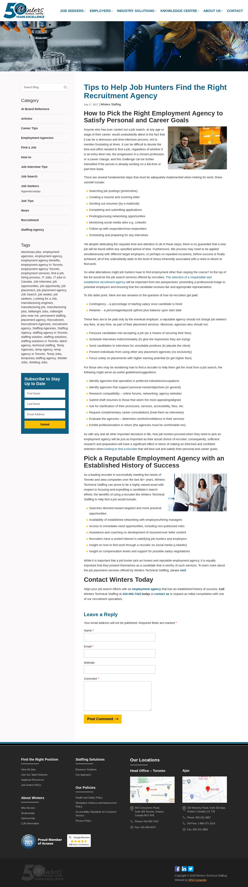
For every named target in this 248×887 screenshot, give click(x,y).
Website (89, 662)
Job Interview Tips (34, 167)
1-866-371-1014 (206, 823)
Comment (91, 678)
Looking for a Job (45, 298)
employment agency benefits (40, 260)
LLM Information (30, 823)
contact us (161, 594)
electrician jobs (31, 252)
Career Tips (29, 128)
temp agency (43, 349)
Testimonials (28, 813)
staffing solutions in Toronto (39, 341)
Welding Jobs (38, 362)
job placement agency (51, 290)
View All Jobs (28, 769)
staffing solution (31, 337)
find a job (57, 273)
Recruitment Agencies (36, 324)
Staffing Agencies (44, 328)
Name (89, 630)
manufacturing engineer (37, 303)
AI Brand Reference (35, 109)
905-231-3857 (203, 817)
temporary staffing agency (38, 358)
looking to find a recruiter (120, 449)
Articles (26, 118)
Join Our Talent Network (34, 774)
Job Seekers (72, 11)
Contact (235, 11)
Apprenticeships (30, 191)
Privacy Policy (83, 820)
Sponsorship (28, 818)
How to (26, 157)
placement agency (33, 320)
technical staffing (43, 345)
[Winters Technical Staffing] (43, 873)
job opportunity (50, 286)
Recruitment (30, 220)
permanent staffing (52, 315)
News (25, 210)
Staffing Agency (32, 229)
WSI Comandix (197, 880)
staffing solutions (55, 337)
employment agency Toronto (40, 269)
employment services (35, 273)
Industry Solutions (135, 11)
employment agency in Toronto (41, 264)
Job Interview (42, 281)
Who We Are (28, 807)
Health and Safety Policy (89, 797)
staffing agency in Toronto (50, 332)
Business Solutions (86, 769)
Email (88, 646)
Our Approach (83, 774)
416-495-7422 (131, 594)
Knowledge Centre (178, 11)
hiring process (30, 277)
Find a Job (28, 147)
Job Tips (27, 201)
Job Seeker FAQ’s (31, 785)
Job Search (29, 176)
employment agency (48, 256)
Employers (100, 11)
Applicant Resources (32, 779)
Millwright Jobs (38, 311)
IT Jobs (47, 277)
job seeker (45, 294)
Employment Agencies (37, 138)
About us (212, 11)
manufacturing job (33, 307)
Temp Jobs (54, 354)
